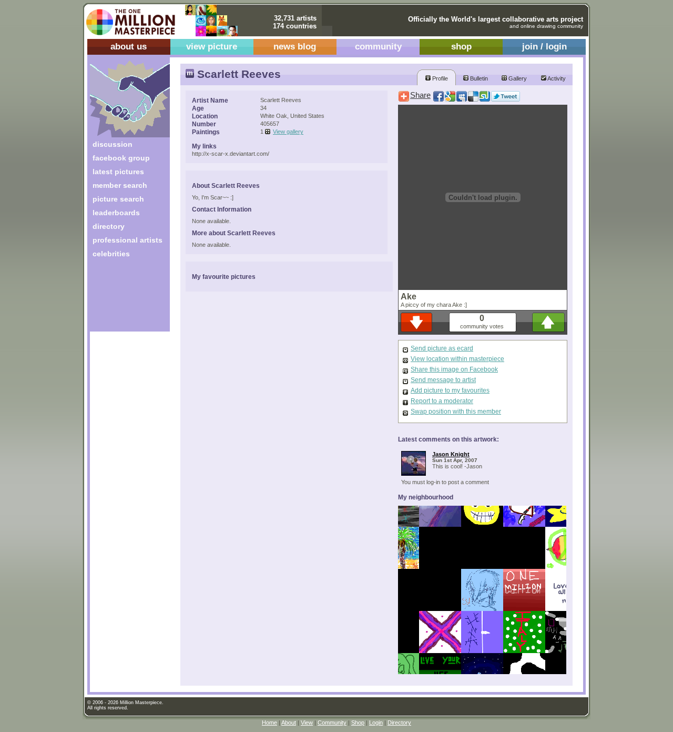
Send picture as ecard (442, 348)
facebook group (121, 158)
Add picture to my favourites (450, 390)
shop (461, 47)
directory (109, 226)
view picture (211, 47)
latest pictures (118, 171)
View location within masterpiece (457, 359)
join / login (544, 47)
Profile (439, 78)
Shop (357, 722)
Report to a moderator (442, 401)
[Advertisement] (123, 299)
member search (120, 185)
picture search (118, 199)
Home (269, 722)
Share (420, 95)
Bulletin (478, 78)
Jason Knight (451, 454)
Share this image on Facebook (454, 369)
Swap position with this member (456, 411)
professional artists (127, 240)
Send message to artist (443, 380)
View (307, 722)
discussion (112, 144)
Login (376, 722)
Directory (399, 722)
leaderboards (116, 212)
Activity (556, 78)
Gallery (517, 78)
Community (332, 722)
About (288, 722)
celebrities (111, 253)
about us (128, 47)
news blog (294, 47)
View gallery (288, 131)
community (378, 47)
